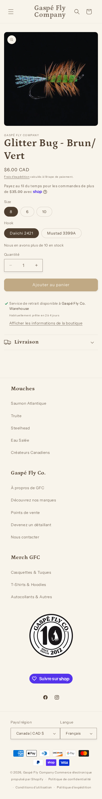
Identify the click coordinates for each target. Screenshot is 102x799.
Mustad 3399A (61, 233)
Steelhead (20, 428)
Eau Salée (20, 440)
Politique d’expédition (74, 787)
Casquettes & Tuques (31, 572)
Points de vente (25, 512)
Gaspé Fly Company (38, 772)
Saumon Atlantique (28, 403)
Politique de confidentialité (69, 779)
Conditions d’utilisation (34, 787)
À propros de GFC (27, 487)
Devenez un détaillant (31, 524)
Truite (16, 415)
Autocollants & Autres (31, 596)
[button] (11, 12)
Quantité (11, 254)
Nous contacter (25, 537)
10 (44, 211)
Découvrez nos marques (33, 500)
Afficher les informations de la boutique (45, 323)
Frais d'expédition (17, 177)
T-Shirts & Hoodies (28, 584)
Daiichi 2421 (21, 233)
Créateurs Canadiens (30, 452)
